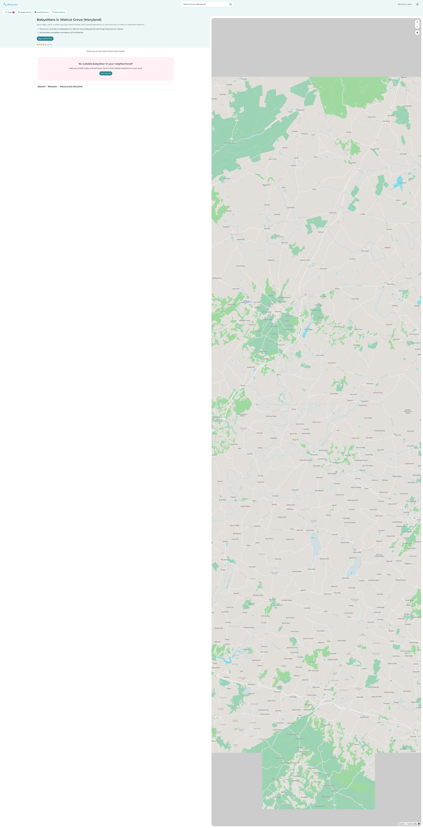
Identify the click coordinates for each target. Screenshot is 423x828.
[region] (316, 422)
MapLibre (402, 824)
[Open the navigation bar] (417, 4)
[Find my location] (417, 32)
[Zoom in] (417, 22)
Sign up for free (45, 39)
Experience (25, 12)
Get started (106, 73)
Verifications (42, 12)
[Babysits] (11, 4)
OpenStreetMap (412, 824)
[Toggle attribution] (418, 823)
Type (10, 12)
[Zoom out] (417, 26)
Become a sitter (405, 4)
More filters (59, 12)
